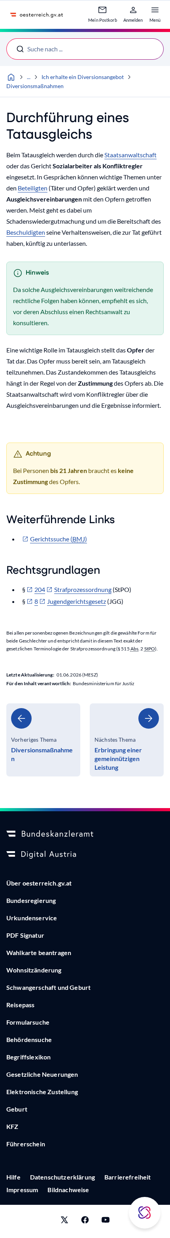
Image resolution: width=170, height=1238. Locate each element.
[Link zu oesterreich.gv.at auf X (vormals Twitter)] (64, 1221)
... (28, 76)
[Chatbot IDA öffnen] (145, 1213)
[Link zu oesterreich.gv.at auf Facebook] (85, 1221)
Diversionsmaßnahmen (35, 86)
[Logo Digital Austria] (85, 855)
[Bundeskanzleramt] (85, 834)
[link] (43, 739)
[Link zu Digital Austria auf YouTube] (105, 1221)
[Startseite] (11, 77)
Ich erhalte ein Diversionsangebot (83, 76)
